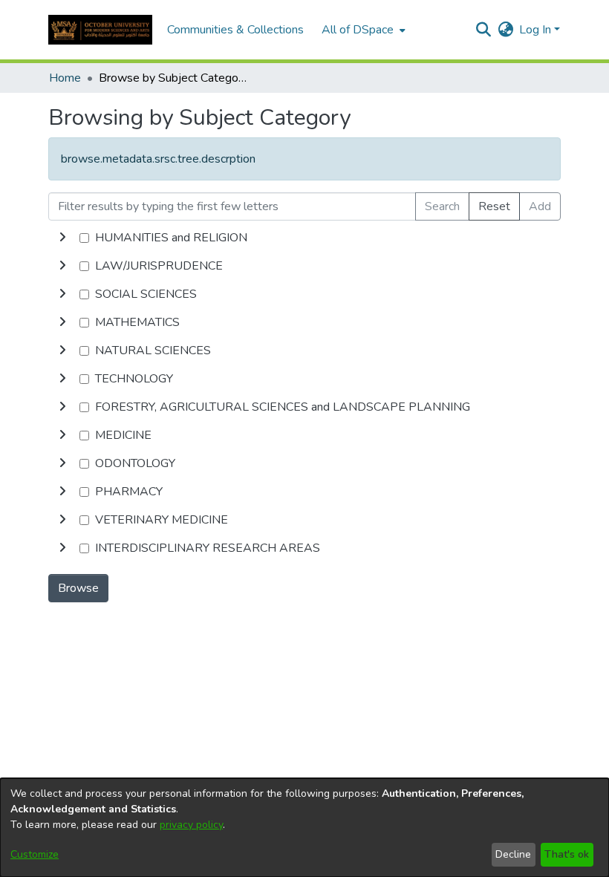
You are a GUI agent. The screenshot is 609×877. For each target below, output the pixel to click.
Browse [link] (78, 588)
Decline (513, 854)
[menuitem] (362, 29)
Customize (34, 854)
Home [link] (65, 78)
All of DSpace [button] (358, 30)
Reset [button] (494, 206)
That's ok (566, 854)
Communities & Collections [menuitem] (235, 30)
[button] (100, 30)
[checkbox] (84, 238)
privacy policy (191, 825)
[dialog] (304, 827)
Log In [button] (536, 30)
